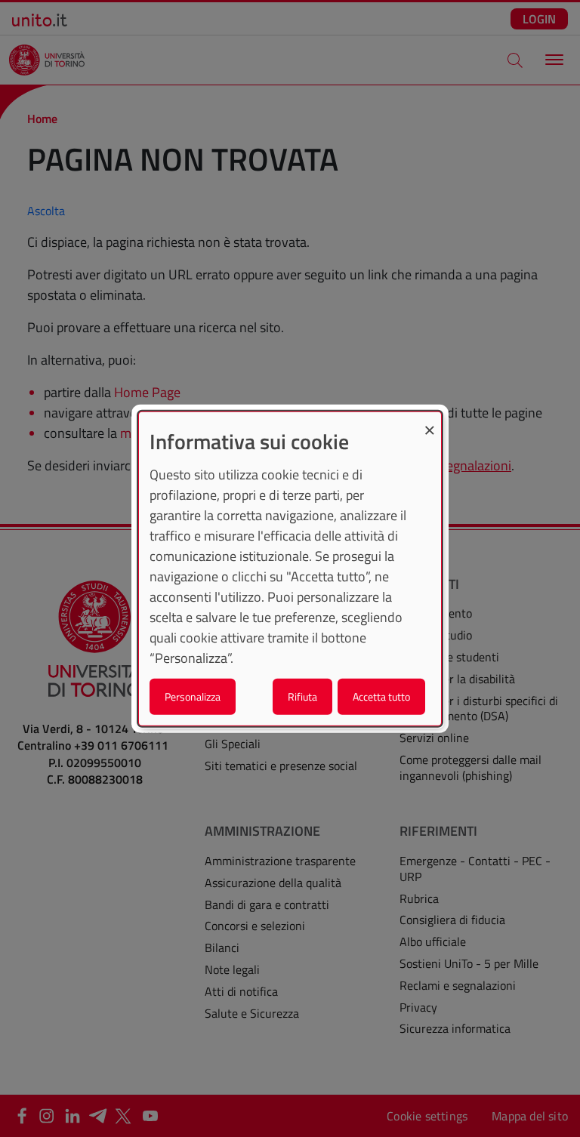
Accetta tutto (381, 696)
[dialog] (290, 569)
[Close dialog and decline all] (429, 421)
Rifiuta (302, 696)
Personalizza (193, 696)
